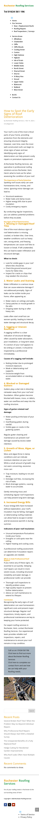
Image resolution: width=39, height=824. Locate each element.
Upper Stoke (18, 82)
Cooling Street (19, 50)
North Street (19, 68)
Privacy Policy (26, 817)
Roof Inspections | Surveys (24, 31)
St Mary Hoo (18, 76)
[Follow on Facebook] (5, 804)
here (14, 653)
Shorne (16, 74)
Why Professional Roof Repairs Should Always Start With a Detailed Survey (19, 734)
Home (14, 21)
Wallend (17, 87)
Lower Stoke (18, 63)
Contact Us (16, 97)
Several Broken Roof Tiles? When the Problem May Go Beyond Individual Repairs (19, 724)
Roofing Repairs (20, 29)
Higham (17, 58)
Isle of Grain (18, 60)
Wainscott (18, 84)
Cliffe (16, 44)
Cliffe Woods (19, 47)
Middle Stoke (19, 66)
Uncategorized (9, 124)
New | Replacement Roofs (24, 26)
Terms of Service (27, 814)
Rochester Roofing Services (15, 121)
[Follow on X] (9, 804)
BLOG (14, 95)
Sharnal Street (19, 71)
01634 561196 (23, 650)
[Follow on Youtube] (13, 804)
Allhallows (18, 39)
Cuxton (16, 52)
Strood (16, 79)
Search (31, 711)
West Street (18, 90)
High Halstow (19, 55)
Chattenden (18, 42)
